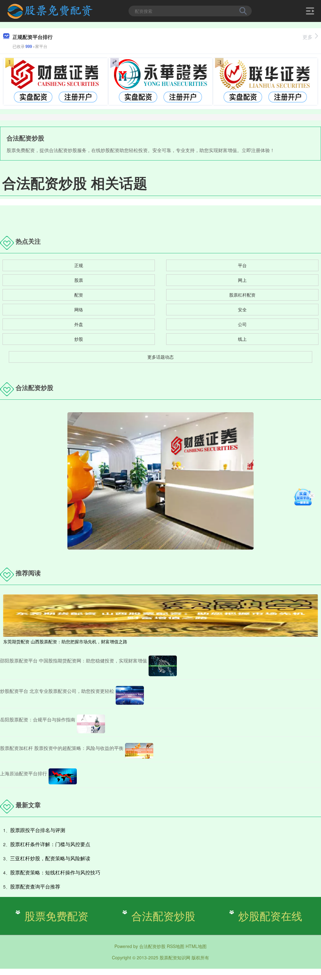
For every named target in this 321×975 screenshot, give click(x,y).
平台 (242, 265)
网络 (78, 309)
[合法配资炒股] (49, 10)
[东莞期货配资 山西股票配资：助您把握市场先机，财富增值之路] (160, 615)
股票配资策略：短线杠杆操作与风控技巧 (55, 872)
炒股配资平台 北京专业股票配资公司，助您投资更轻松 (57, 691)
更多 (308, 36)
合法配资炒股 (163, 915)
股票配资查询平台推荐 (35, 886)
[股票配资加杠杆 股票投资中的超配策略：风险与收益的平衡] (139, 751)
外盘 (78, 324)
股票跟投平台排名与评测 (37, 830)
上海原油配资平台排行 (23, 773)
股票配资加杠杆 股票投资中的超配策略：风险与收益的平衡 (62, 748)
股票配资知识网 (175, 957)
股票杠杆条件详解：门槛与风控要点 (50, 844)
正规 (78, 265)
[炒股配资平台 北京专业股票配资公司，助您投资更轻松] (130, 695)
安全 (242, 309)
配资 (78, 295)
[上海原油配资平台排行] (63, 776)
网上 (242, 280)
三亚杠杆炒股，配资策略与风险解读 (50, 858)
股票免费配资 (56, 915)
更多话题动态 (160, 357)
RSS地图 (175, 946)
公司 (242, 324)
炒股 (78, 339)
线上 (242, 339)
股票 (78, 280)
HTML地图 (196, 946)
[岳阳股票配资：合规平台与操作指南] (91, 723)
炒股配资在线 (270, 915)
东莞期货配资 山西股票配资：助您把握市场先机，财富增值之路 (65, 641)
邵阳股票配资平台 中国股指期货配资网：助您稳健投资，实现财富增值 (73, 660)
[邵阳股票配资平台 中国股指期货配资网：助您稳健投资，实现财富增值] (163, 666)
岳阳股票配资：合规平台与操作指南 (37, 719)
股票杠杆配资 (242, 295)
